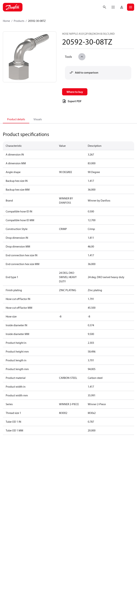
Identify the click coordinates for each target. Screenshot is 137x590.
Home (6, 21)
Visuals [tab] (38, 119)
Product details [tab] (16, 119)
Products (19, 21)
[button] (113, 7)
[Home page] (12, 7)
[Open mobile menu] (130, 7)
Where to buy (75, 92)
